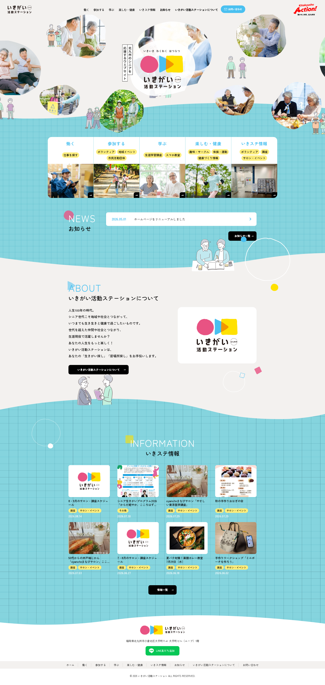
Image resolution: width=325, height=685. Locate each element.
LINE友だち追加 (165, 650)
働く (86, 10)
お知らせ (165, 10)
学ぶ (111, 10)
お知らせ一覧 (242, 236)
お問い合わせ (235, 9)
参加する (98, 10)
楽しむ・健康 (135, 665)
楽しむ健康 (127, 10)
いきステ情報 (147, 10)
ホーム (70, 665)
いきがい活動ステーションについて (196, 10)
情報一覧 (162, 590)
